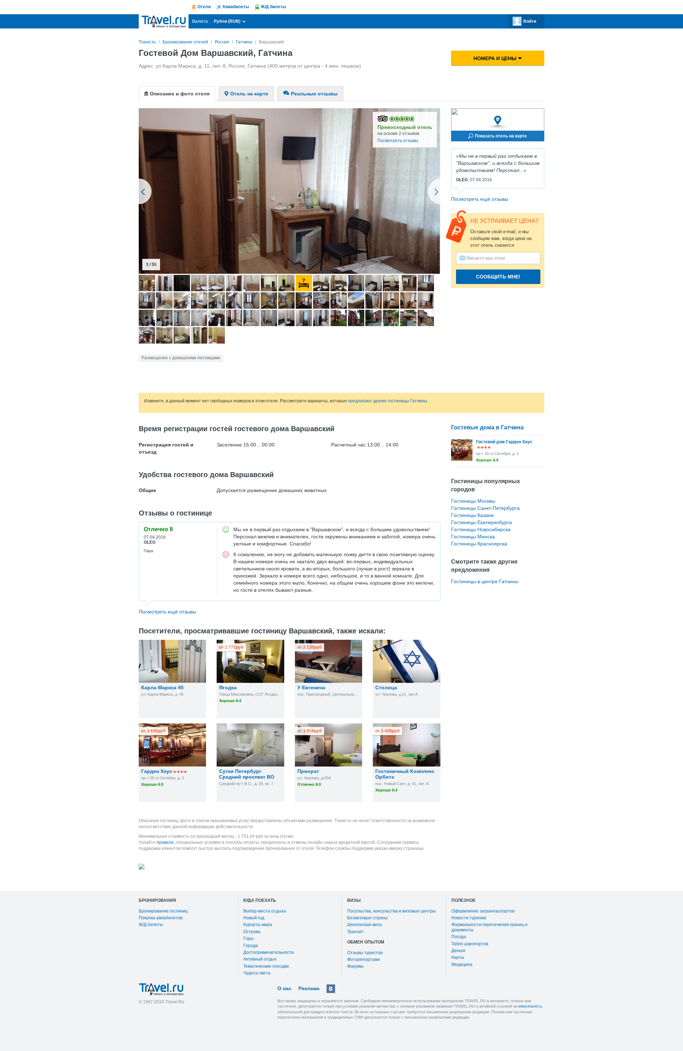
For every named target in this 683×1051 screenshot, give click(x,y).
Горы (248, 938)
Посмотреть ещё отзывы (479, 199)
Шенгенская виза (364, 924)
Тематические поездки (266, 966)
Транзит (355, 931)
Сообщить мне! (498, 276)
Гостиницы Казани (472, 515)
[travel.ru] (164, 21)
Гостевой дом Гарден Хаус (504, 441)
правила (165, 842)
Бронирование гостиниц (163, 911)
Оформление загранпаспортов (482, 911)
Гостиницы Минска (473, 536)
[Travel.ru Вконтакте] (331, 988)
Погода (458, 936)
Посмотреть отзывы (397, 140)
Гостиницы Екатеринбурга (481, 522)
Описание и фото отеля (180, 93)
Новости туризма (468, 917)
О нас (284, 988)
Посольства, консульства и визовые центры (391, 911)
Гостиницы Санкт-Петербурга (485, 508)
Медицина (461, 964)
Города (250, 945)
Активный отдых (259, 959)
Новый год (253, 917)
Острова (251, 931)
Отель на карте (249, 93)
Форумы (355, 966)
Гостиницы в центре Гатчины (484, 581)
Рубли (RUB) (228, 21)
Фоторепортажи (363, 959)
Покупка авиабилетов (160, 917)
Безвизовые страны (367, 917)
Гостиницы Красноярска (479, 544)
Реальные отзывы (314, 93)
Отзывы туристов (364, 952)
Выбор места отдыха (264, 911)
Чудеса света (256, 973)
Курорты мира (257, 924)
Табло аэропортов (469, 943)
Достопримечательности (268, 952)
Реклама (308, 988)
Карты (457, 957)
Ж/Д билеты (151, 924)
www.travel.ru (530, 1006)
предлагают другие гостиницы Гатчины (387, 400)
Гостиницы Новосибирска (480, 529)
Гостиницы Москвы (473, 501)
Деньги (458, 950)
